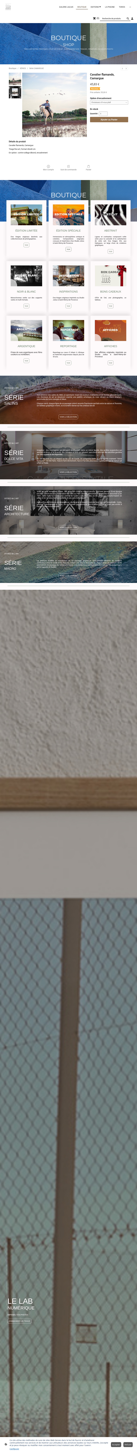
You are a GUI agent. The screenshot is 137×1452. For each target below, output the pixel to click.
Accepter (116, 1444)
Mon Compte (48, 170)
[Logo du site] (8, 7)
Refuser (128, 1444)
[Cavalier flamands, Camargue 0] (15, 79)
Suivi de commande (68, 170)
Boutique (12, 68)
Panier (88, 170)
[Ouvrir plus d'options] (130, 7)
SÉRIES (23, 68)
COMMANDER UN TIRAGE (19, 1321)
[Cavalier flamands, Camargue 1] (15, 92)
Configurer (14, 1449)
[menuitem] (122, 68)
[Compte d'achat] (132, 18)
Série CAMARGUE (36, 68)
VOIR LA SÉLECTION (68, 417)
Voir (26, 245)
